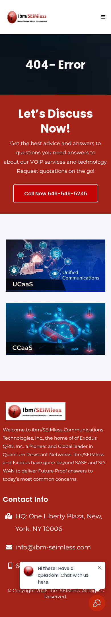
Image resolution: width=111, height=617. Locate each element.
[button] (102, 17)
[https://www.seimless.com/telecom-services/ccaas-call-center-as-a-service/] (55, 329)
